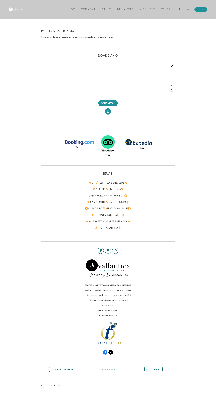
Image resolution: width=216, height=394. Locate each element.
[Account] (179, 9)
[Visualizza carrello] (188, 9)
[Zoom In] (172, 86)
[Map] (108, 78)
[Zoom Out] (172, 89)
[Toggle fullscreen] (172, 66)
